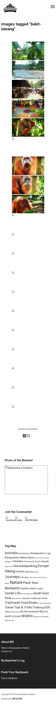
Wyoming (36, 617)
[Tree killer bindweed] (28, 299)
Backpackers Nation (16, 557)
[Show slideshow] (28, 429)
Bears (31, 557)
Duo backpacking (25, 566)
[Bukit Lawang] (28, 70)
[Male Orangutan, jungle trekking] (28, 127)
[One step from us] (28, 223)
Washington (15, 612)
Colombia (17, 561)
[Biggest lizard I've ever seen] (28, 319)
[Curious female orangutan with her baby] (28, 204)
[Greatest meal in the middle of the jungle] (28, 280)
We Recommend (29, 611)
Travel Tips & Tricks (18, 607)
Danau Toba (9, 566)
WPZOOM (17, 699)
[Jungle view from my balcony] (28, 51)
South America (16, 598)
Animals (11, 553)
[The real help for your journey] (10, 7)
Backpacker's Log (40, 553)
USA (47, 607)
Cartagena (8, 562)
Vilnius (8, 611)
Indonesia (29, 571)
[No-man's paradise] (28, 338)
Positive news (28, 588)
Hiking (10, 571)
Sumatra (26, 598)
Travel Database (9, 678)
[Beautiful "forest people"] (28, 414)
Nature (16, 582)
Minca (44, 577)
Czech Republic (42, 561)
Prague (39, 588)
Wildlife (27, 616)
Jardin (36, 572)
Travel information (44, 603)
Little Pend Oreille (35, 577)
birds (37, 558)
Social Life (13, 593)
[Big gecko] (28, 261)
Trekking (38, 607)
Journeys (12, 577)
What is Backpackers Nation (15, 648)
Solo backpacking (27, 594)
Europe (43, 566)
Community (29, 561)
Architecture (24, 553)
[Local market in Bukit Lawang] (28, 89)
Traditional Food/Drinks (21, 602)
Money (7, 583)
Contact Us (6, 651)
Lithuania (24, 577)
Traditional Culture (39, 598)
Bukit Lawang (44, 558)
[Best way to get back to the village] (28, 395)
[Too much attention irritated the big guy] (28, 165)
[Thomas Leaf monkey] (28, 242)
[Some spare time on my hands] (28, 376)
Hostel (20, 571)
